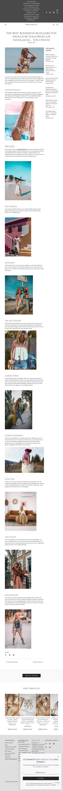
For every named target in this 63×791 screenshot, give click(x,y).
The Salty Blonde (13, 321)
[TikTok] (57, 10)
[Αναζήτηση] (53, 24)
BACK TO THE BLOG (31, 675)
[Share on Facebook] (6, 655)
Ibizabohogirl (11, 595)
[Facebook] (46, 12)
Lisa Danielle (11, 206)
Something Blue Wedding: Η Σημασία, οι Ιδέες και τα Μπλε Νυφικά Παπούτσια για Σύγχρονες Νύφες (52, 91)
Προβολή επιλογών (12, 729)
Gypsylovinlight (13, 90)
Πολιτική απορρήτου (30, 785)
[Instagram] (50, 12)
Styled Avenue (22, 149)
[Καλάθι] (57, 24)
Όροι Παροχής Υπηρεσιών (43, 785)
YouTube (26, 385)
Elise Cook (10, 479)
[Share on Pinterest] (13, 655)
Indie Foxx (10, 263)
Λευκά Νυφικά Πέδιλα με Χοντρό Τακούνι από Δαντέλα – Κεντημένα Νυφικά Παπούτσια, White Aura (28, 721)
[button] (7, 712)
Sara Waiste (10, 537)
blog (17, 385)
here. (27, 486)
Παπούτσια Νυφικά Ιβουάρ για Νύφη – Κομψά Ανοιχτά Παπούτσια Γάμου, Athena (12, 720)
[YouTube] (57, 12)
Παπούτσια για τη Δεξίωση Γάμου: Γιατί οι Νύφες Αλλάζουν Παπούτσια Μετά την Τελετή (51, 69)
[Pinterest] (53, 12)
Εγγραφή (41, 778)
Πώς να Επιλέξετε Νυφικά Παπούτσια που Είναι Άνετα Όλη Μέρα (52, 80)
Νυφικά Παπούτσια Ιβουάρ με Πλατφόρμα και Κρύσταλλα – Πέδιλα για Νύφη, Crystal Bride (43, 720)
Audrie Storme (12, 376)
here (9, 99)
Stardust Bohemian (14, 435)
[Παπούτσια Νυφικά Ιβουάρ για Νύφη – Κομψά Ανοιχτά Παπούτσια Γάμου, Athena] (12, 705)
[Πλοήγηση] (5, 24)
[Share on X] (9, 655)
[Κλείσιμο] (58, 756)
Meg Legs (9, 146)
